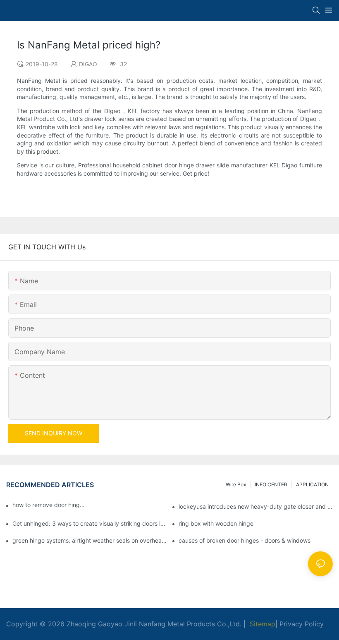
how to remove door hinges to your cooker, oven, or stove (49, 504)
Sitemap (261, 624)
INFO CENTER (271, 484)
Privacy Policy (301, 624)
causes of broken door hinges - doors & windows (244, 540)
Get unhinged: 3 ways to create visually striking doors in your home (89, 523)
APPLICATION (312, 484)
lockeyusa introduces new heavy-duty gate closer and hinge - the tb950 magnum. (256, 506)
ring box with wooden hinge (216, 523)
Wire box (236, 484)
